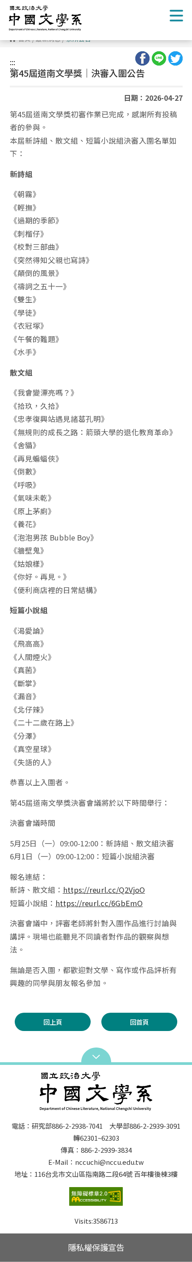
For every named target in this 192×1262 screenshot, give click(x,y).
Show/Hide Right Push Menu (176, 16)
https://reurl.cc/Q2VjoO (104, 889)
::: (12, 62)
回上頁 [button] (52, 1022)
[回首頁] (51, 18)
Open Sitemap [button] (96, 1056)
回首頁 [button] (139, 1022)
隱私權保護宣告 (96, 1247)
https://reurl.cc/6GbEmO (99, 903)
